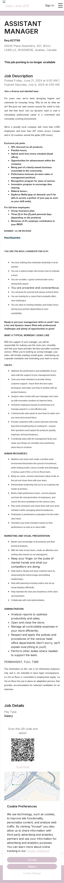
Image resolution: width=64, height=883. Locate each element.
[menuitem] (16, 5)
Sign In (49, 5)
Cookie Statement (38, 851)
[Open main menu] (60, 5)
